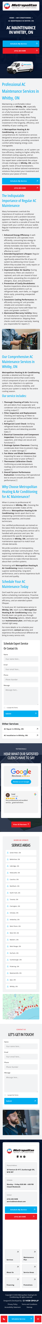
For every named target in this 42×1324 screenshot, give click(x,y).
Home (11, 18)
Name (6, 654)
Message (7, 685)
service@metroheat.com (16, 1201)
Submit (8, 714)
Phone (6, 675)
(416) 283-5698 (12, 1199)
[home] (21, 6)
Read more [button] (9, 810)
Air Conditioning (23, 18)
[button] (38, 1319)
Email (6, 665)
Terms (16, 708)
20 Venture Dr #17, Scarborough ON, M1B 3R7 (21, 1171)
